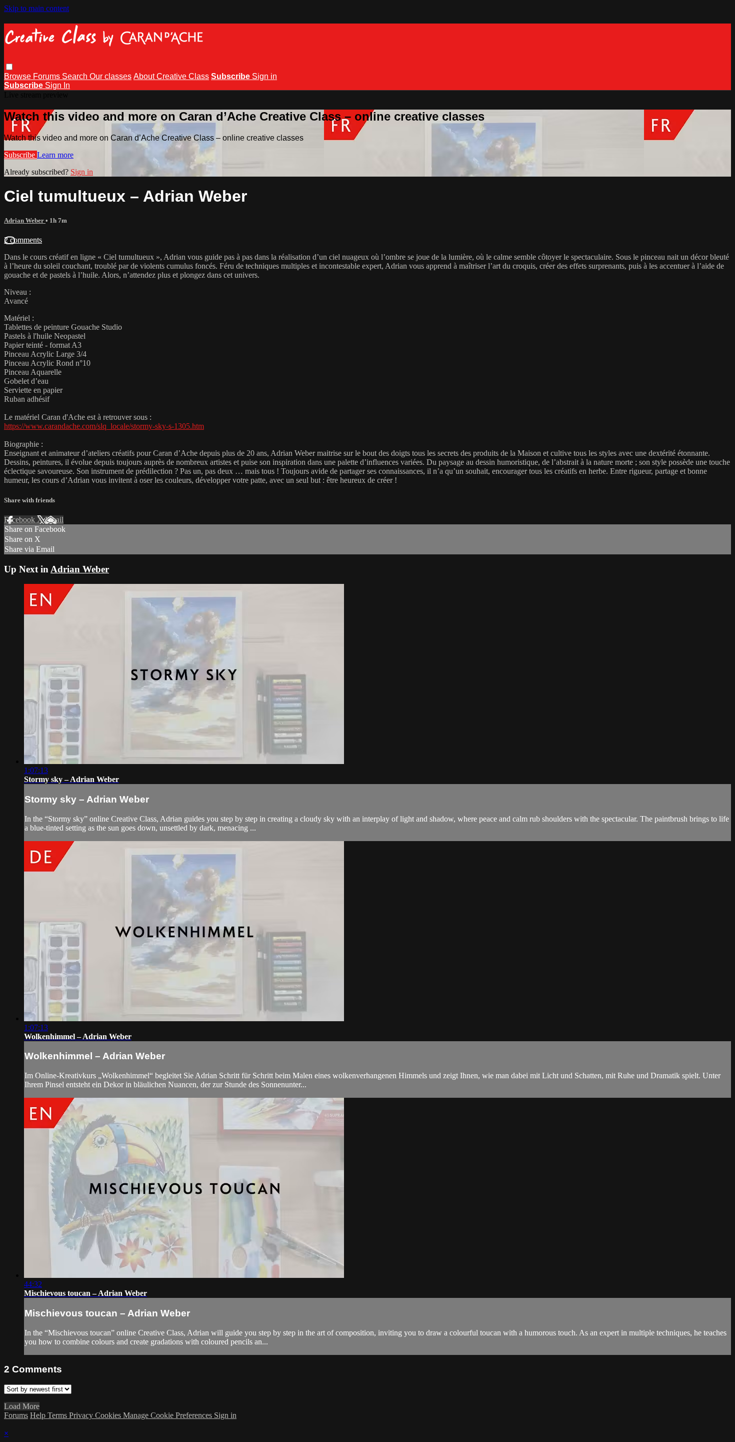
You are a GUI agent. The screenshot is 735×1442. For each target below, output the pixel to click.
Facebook (20, 519)
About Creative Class (171, 76)
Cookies (109, 1415)
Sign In (57, 85)
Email (54, 519)
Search (76, 76)
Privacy (82, 1415)
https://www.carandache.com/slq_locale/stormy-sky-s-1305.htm (104, 426)
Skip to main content (36, 8)
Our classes (111, 76)
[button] (9, 67)
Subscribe (20, 155)
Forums (47, 76)
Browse (18, 76)
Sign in (264, 76)
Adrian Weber (25, 220)
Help (39, 1415)
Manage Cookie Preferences (168, 1415)
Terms (58, 1415)
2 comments (23, 240)
